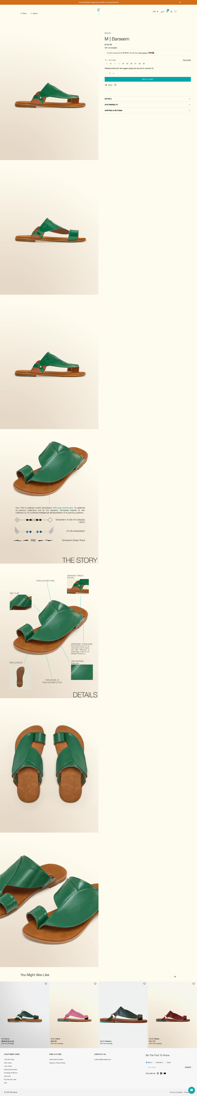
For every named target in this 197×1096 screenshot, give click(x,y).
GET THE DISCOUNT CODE (118, 560)
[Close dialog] (136, 524)
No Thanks (118, 566)
